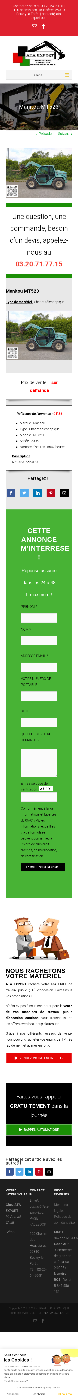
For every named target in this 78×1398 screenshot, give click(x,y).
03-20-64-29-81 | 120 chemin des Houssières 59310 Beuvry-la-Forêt (39, 10)
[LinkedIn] (37, 493)
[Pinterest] (51, 493)
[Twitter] (24, 493)
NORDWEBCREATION (56, 1312)
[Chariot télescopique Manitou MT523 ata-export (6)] (39, 335)
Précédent (47, 134)
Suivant (63, 134)
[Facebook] (11, 493)
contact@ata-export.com (46, 16)
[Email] (64, 493)
